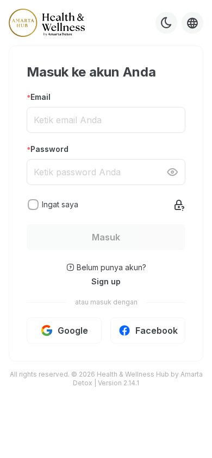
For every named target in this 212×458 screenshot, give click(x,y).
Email (40, 96)
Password (49, 149)
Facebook (156, 330)
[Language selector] (192, 23)
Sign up (106, 281)
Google (73, 330)
